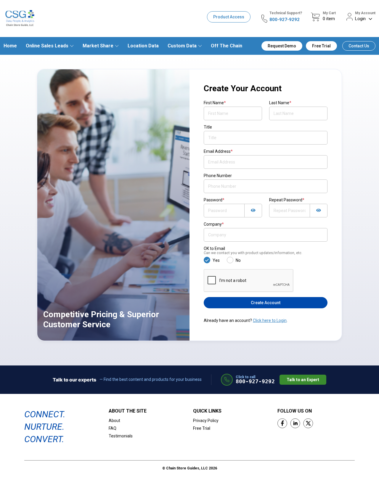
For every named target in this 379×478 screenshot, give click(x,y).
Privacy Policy (206, 420)
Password (214, 200)
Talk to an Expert (303, 379)
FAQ (112, 428)
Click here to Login (270, 320)
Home (10, 46)
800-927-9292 (284, 19)
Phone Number (218, 176)
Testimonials (121, 436)
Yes (216, 260)
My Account (365, 13)
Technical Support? (285, 13)
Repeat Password (286, 200)
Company (214, 224)
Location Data (143, 46)
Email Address (218, 151)
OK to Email (253, 250)
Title (208, 127)
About (114, 420)
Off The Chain (226, 46)
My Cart (329, 13)
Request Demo (282, 46)
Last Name (280, 103)
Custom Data (182, 46)
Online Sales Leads (47, 46)
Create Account (265, 302)
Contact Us (359, 46)
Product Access (228, 17)
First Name (215, 103)
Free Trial (321, 46)
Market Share (98, 46)
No (238, 260)
